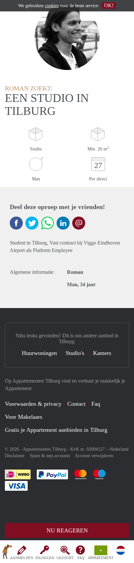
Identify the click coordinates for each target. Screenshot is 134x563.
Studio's (75, 353)
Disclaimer (15, 455)
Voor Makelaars (23, 417)
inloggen (44, 558)
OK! (109, 5)
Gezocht (65, 558)
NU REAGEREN (67, 530)
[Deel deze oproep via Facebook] (16, 223)
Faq (95, 404)
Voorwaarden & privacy (33, 404)
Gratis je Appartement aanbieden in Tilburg (56, 430)
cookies (52, 5)
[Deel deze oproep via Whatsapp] (47, 223)
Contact (76, 404)
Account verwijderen (94, 455)
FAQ (80, 558)
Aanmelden (21, 558)
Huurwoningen (39, 353)
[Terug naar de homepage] (7, 552)
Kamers (102, 353)
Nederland (119, 449)
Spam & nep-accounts (50, 455)
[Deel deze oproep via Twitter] (31, 223)
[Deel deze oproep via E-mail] (78, 223)
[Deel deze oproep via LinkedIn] (63, 223)
